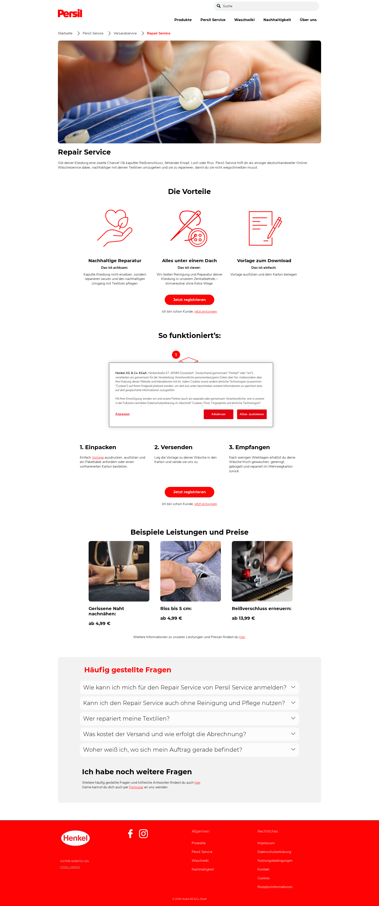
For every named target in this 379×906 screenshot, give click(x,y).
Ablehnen (218, 414)
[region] (191, 394)
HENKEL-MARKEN (70, 867)
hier (242, 637)
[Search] (220, 6)
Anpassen (122, 414)
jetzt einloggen (206, 311)
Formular (136, 787)
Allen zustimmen (252, 414)
